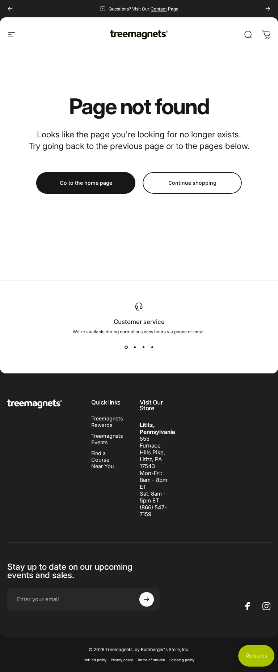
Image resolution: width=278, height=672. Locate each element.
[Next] (268, 8)
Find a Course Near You (102, 459)
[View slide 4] (152, 347)
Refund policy (95, 660)
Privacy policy (122, 660)
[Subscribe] (146, 599)
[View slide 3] (143, 347)
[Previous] (10, 8)
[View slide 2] (134, 347)
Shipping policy (181, 660)
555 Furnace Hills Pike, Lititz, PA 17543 (152, 452)
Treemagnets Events (107, 439)
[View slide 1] (126, 347)
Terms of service (151, 660)
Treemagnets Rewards (107, 421)
